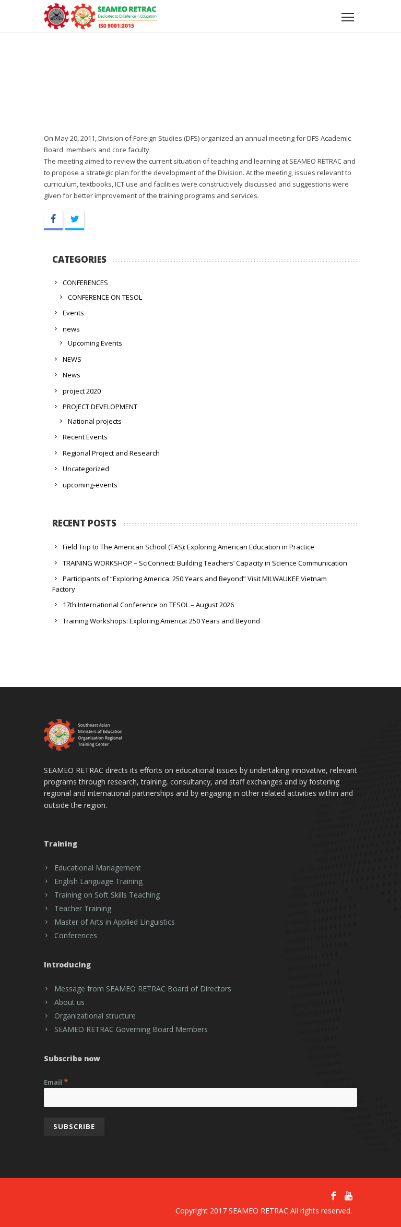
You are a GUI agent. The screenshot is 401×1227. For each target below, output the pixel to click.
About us (69, 1002)
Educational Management (97, 868)
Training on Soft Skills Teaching (107, 895)
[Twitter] (74, 220)
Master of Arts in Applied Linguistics (114, 922)
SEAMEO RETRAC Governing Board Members (131, 1029)
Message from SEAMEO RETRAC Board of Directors (142, 988)
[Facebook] (53, 220)
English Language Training (98, 881)
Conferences (75, 935)
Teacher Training (82, 908)
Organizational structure (95, 1016)
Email (56, 1081)
